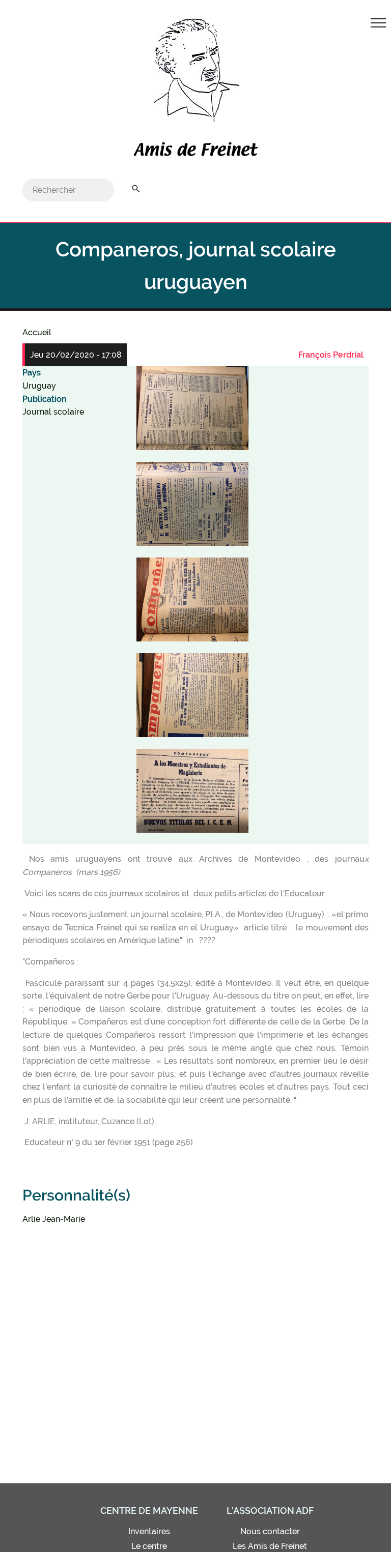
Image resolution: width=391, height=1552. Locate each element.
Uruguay (39, 386)
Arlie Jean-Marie (53, 1219)
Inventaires (149, 1531)
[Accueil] (195, 151)
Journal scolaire (53, 412)
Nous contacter (270, 1531)
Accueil (36, 332)
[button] (192, 408)
